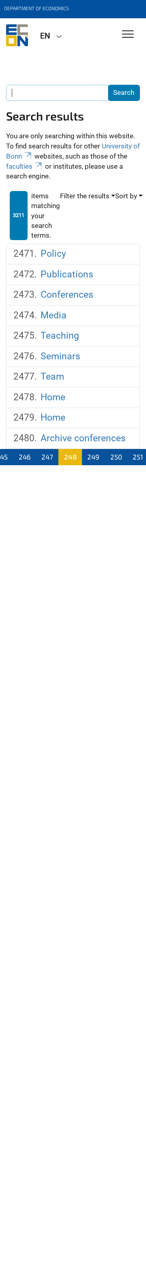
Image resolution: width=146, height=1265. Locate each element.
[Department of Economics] (17, 35)
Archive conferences (83, 438)
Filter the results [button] (85, 196)
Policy (53, 253)
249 (93, 457)
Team (52, 376)
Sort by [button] (126, 196)
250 (116, 457)
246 (25, 457)
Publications (67, 274)
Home (53, 397)
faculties (19, 166)
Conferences (67, 294)
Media (54, 315)
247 (47, 457)
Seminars (60, 356)
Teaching (60, 335)
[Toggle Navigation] (128, 34)
